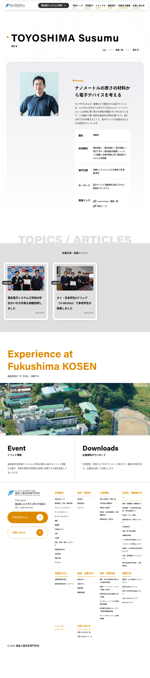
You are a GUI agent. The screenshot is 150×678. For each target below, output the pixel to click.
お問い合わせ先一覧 (84, 632)
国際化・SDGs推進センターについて (132, 580)
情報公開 (58, 558)
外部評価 (58, 554)
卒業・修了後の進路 (128, 531)
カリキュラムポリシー (62, 516)
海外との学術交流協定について (131, 592)
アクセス (58, 562)
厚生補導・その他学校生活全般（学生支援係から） (131, 509)
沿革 (56, 534)
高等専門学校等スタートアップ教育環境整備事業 (109, 609)
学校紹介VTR (59, 529)
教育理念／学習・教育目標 (63, 503)
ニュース (59, 626)
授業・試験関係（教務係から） (132, 504)
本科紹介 (80, 499)
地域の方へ (81, 579)
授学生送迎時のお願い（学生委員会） (131, 564)
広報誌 (57, 538)
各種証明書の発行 (61, 579)
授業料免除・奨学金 (106, 519)
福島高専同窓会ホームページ (64, 584)
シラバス (80, 508)
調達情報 (80, 588)
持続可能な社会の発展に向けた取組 (109, 595)
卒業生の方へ (61, 573)
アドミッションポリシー (63, 508)
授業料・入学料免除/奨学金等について (132, 549)
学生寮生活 (126, 527)
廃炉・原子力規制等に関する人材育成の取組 (109, 580)
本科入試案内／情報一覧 (108, 499)
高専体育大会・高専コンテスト (131, 521)
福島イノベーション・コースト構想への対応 (109, 588)
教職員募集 (81, 592)
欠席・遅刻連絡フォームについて (131, 557)
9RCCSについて (127, 602)
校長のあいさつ (60, 499)
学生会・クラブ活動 (128, 515)
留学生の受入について (129, 587)
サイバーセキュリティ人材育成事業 (109, 617)
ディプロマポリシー (61, 512)
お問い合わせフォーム (84, 636)
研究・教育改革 (107, 573)
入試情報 (104, 492)
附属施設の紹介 (60, 549)
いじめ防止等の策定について (131, 540)
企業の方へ (81, 584)
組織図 (57, 525)
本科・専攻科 (84, 492)
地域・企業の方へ (86, 573)
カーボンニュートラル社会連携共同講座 (109, 602)
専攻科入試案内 (105, 508)
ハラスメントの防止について (131, 544)
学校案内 (59, 492)
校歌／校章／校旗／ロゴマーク (64, 543)
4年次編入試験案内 (106, 503)
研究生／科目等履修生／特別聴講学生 (109, 513)
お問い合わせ (84, 626)
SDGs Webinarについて (130, 598)
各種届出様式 (126, 535)
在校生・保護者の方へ (132, 495)
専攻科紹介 (81, 503)
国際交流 (126, 573)
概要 (56, 521)
